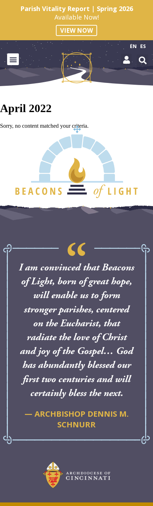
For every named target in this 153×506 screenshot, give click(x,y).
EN (133, 46)
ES (143, 46)
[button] (13, 59)
